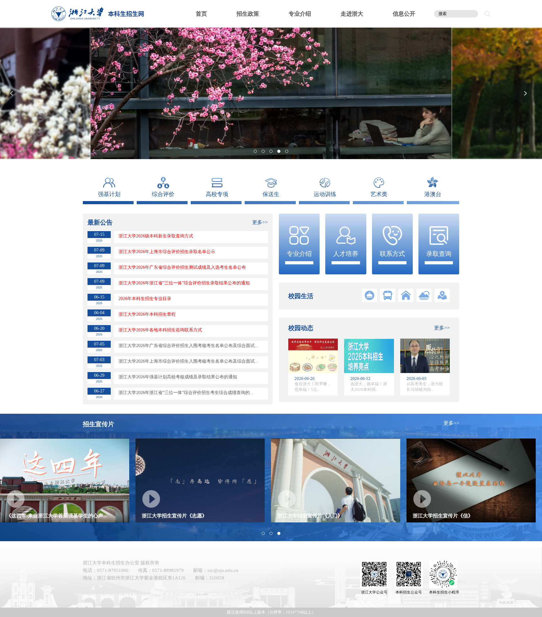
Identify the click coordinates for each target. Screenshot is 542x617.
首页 (201, 14)
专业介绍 (300, 14)
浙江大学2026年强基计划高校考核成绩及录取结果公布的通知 (178, 377)
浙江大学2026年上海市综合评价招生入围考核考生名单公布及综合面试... (188, 361)
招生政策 (247, 14)
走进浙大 (352, 14)
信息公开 (404, 14)
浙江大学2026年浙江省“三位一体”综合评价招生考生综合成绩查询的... (186, 392)
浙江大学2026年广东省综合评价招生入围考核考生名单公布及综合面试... (188, 345)
